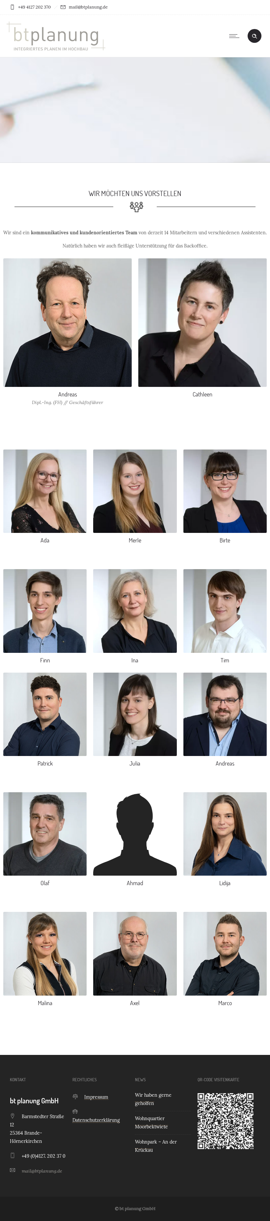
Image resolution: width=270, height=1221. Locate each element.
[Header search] (254, 35)
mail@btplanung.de (42, 1171)
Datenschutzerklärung (96, 1120)
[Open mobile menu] (235, 36)
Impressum (96, 1097)
